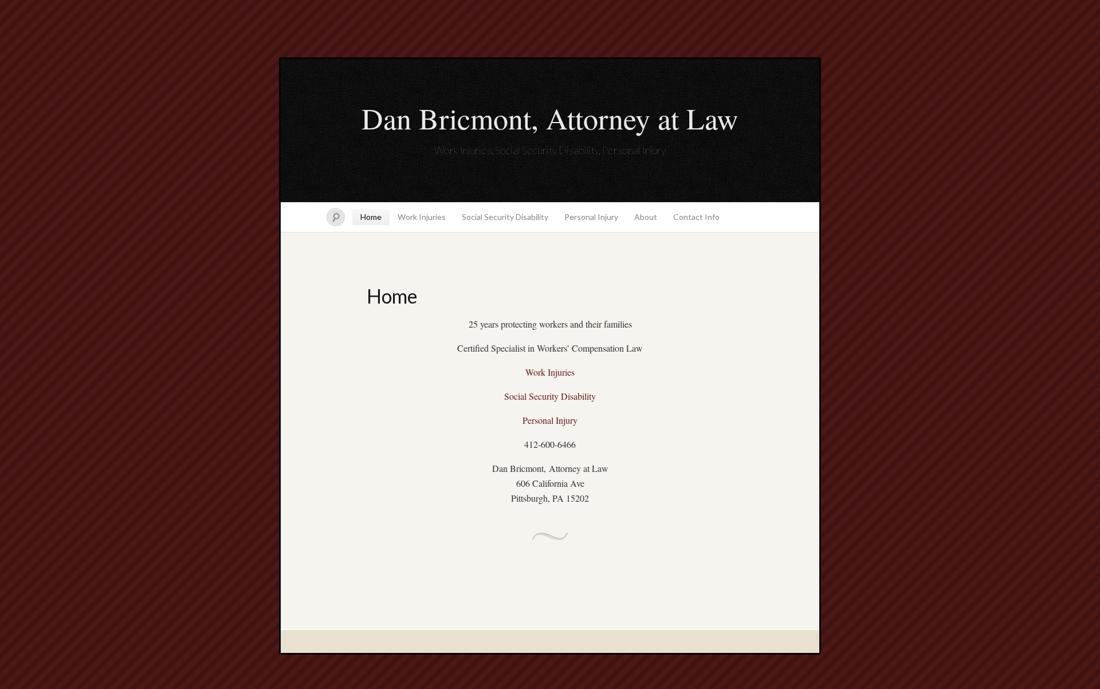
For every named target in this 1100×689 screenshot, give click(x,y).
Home (371, 217)
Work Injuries (422, 217)
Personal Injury (591, 217)
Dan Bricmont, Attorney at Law (550, 118)
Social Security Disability (505, 217)
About (645, 217)
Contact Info (696, 217)
